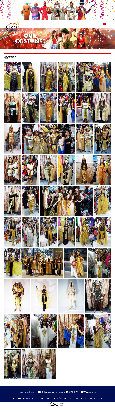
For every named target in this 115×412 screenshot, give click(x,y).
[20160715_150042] (74, 262)
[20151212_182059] (65, 231)
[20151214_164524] (83, 231)
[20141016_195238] (12, 170)
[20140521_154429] (101, 108)
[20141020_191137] (29, 170)
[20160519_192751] (39, 262)
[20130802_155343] (29, 364)
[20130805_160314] (47, 364)
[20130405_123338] (96, 331)
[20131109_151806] (65, 77)
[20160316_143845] (12, 262)
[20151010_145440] (47, 231)
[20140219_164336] (47, 108)
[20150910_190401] (101, 200)
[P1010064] (69, 296)
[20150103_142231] (101, 170)
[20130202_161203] (15, 331)
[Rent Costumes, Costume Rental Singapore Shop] (16, 24)
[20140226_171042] (65, 108)
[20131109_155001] (83, 77)
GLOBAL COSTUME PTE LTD (26, 398)
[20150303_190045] (12, 200)
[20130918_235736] (47, 77)
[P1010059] (42, 296)
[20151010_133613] (29, 231)
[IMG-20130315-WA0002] (97, 262)
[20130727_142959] (11, 364)
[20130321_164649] (69, 331)
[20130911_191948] (29, 77)
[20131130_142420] (101, 77)
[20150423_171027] (29, 200)
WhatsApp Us (89, 392)
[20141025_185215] (47, 170)
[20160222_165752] (101, 231)
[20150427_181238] (61, 200)
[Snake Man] (96, 296)
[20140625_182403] (12, 139)
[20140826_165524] (101, 139)
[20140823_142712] (84, 139)
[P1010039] (15, 296)
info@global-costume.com (52, 392)
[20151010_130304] (12, 231)
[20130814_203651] (12, 77)
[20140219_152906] (29, 108)
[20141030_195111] (65, 170)
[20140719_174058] (44, 139)
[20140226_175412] (83, 108)
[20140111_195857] (12, 108)
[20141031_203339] (83, 170)
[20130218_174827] (42, 331)
